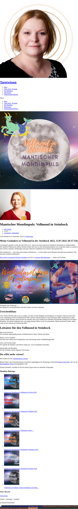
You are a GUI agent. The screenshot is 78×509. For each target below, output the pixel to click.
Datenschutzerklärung (11, 94)
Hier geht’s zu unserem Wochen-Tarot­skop (13, 257)
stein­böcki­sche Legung (20, 358)
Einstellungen (33, 508)
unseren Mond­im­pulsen (42, 257)
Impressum (7, 93)
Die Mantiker (8, 91)
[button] (39, 98)
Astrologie (7, 233)
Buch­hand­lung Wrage (7, 364)
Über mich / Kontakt (10, 89)
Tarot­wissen (29, 236)
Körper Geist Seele (63, 362)
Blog (5, 87)
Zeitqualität (15, 233)
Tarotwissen (8, 82)
